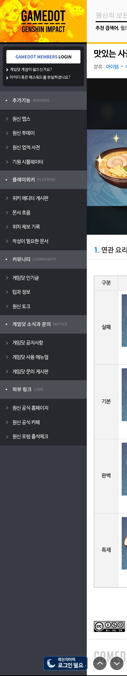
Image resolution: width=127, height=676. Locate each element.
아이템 (112, 67)
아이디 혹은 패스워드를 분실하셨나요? (40, 77)
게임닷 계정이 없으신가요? (31, 70)
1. (97, 250)
